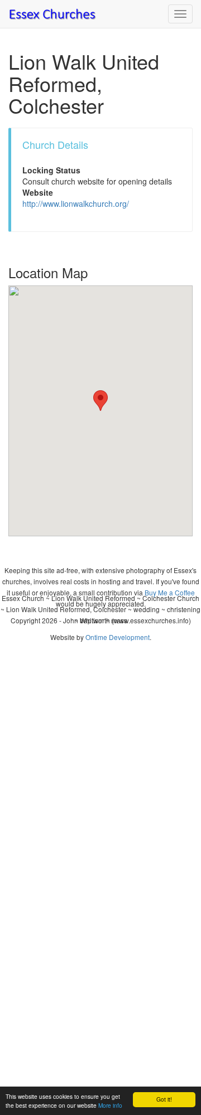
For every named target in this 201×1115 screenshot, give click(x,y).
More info (110, 1105)
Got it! (164, 1099)
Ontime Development (117, 637)
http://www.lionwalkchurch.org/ (75, 203)
